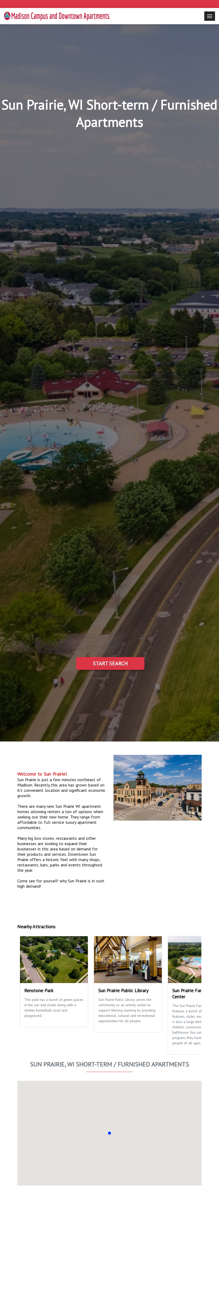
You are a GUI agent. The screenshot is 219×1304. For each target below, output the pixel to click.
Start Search (110, 663)
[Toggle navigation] (209, 16)
